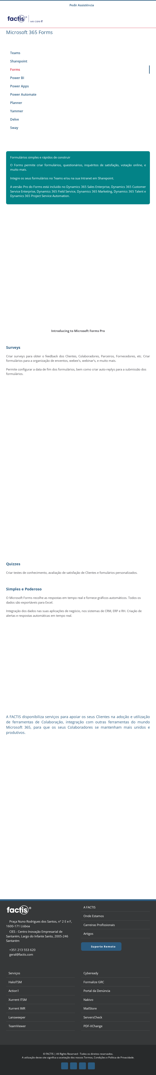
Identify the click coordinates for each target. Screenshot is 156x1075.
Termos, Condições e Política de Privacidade (109, 1057)
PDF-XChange (92, 1026)
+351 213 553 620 (22, 950)
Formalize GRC (93, 982)
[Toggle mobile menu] (148, 16)
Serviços (14, 973)
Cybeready (90, 973)
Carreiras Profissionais (99, 925)
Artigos (88, 934)
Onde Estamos (93, 916)
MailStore (90, 1008)
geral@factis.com (21, 954)
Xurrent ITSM (18, 1000)
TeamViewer (17, 1026)
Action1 (14, 991)
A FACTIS (89, 907)
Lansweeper (17, 1017)
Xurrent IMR (17, 1008)
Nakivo (88, 1000)
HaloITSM (15, 982)
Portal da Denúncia (96, 991)
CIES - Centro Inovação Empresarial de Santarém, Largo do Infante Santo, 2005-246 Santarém (37, 936)
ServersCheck (92, 1017)
